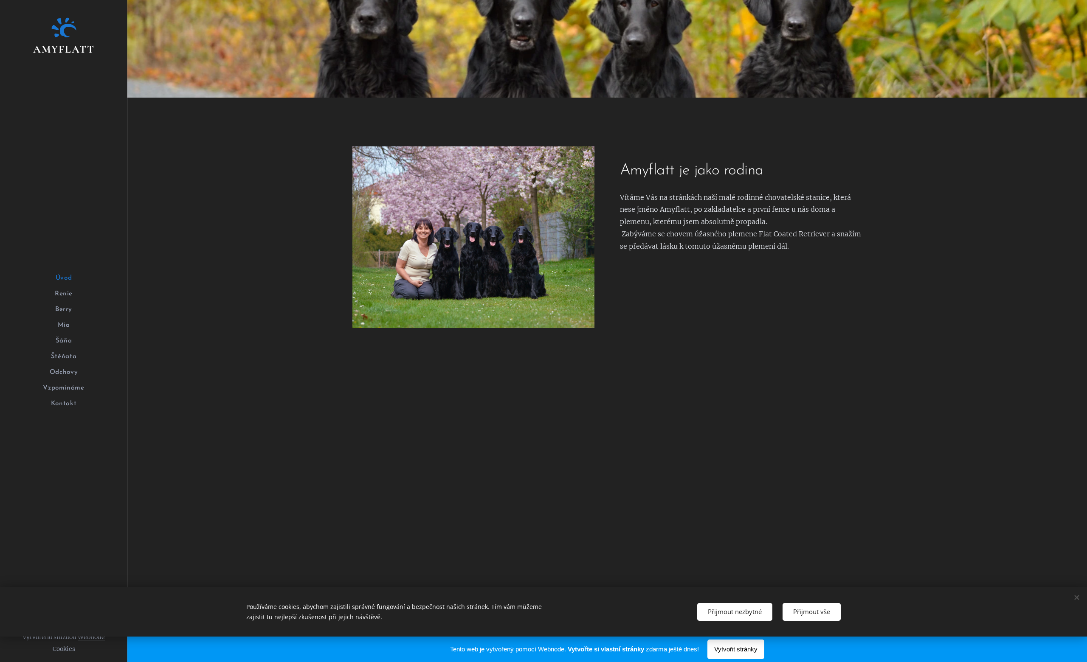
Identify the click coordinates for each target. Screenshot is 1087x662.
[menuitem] (64, 278)
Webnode (91, 637)
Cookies (64, 649)
